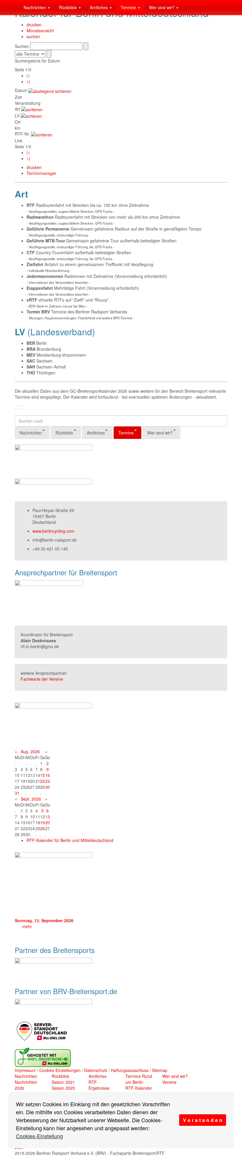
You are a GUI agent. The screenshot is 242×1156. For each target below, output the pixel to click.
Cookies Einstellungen (60, 1070)
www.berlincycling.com (53, 531)
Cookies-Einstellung (39, 1136)
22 (42, 781)
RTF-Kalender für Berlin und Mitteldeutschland (70, 840)
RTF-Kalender (138, 1088)
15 (42, 775)
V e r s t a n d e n (202, 1120)
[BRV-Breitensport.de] (14, 7)
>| (28, 81)
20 (47, 822)
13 (47, 816)
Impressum (25, 1070)
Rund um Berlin (138, 1079)
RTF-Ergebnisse (99, 1085)
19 (42, 822)
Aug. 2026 (30, 751)
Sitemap (159, 1070)
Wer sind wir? (162, 7)
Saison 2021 (63, 1082)
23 (47, 781)
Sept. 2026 (31, 799)
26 (42, 828)
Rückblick (68, 7)
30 (47, 787)
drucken (34, 25)
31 (17, 793)
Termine (129, 7)
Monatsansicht (40, 30)
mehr (27, 926)
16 (47, 775)
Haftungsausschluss (129, 1070)
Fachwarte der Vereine (42, 679)
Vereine (169, 1082)
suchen (33, 36)
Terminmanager (41, 173)
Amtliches (99, 7)
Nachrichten (35, 7)
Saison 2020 (63, 1088)
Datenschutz (95, 1070)
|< (28, 75)
